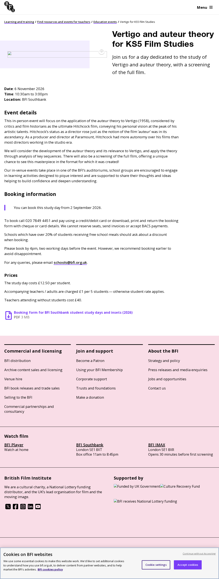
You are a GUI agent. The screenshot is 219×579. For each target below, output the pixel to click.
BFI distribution (17, 360)
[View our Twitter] (8, 508)
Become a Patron (90, 360)
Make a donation (90, 397)
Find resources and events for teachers (63, 22)
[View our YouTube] (38, 508)
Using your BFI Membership (99, 369)
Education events (105, 22)
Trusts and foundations (96, 388)
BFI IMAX (156, 444)
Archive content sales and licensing (33, 369)
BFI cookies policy (50, 569)
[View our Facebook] (15, 508)
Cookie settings (156, 565)
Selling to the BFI (18, 397)
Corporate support (91, 378)
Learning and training (19, 22)
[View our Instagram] (23, 508)
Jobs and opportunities (167, 378)
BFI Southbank (89, 444)
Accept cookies (188, 565)
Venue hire (13, 378)
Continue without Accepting (199, 553)
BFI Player (13, 444)
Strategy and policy (164, 360)
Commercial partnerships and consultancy (29, 409)
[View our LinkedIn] (30, 508)
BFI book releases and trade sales (32, 388)
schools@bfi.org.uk (70, 262)
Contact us (157, 388)
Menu (202, 7)
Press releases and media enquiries (177, 369)
